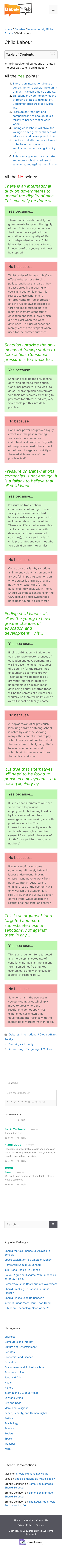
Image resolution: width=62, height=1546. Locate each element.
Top (59, 1530)
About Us (28, 1520)
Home (8, 29)
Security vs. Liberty (21, 1044)
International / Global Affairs (39, 1034)
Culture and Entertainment (21, 1346)
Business (10, 1336)
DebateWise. (36, 1530)
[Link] (36, 1102)
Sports (8, 1438)
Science (9, 1428)
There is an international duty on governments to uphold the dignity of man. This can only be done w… (35, 87)
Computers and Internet (19, 1341)
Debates (19, 29)
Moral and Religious (16, 1408)
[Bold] (7, 1102)
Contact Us (42, 1520)
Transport (10, 1443)
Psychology (11, 1423)
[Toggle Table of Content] (51, 54)
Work (8, 1448)
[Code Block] (32, 1102)
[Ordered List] (22, 1102)
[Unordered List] (25, 1102)
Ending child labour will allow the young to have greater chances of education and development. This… (35, 132)
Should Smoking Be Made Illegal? (35, 1478)
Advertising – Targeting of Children (31, 1049)
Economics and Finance (19, 1357)
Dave (8, 1172)
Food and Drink (14, 1377)
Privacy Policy (25, 1525)
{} (40, 1102)
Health (8, 1382)
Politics (9, 1039)
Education (11, 1362)
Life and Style (13, 1402)
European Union (14, 1372)
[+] (43, 1102)
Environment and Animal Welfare (24, 1367)
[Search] (53, 1224)
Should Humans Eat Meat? (32, 1473)
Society (9, 1433)
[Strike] (18, 1102)
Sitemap (40, 1525)
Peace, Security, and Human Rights (26, 1413)
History (9, 1387)
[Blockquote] (29, 1102)
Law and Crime (14, 1397)
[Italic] (11, 1102)
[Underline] (14, 1102)
